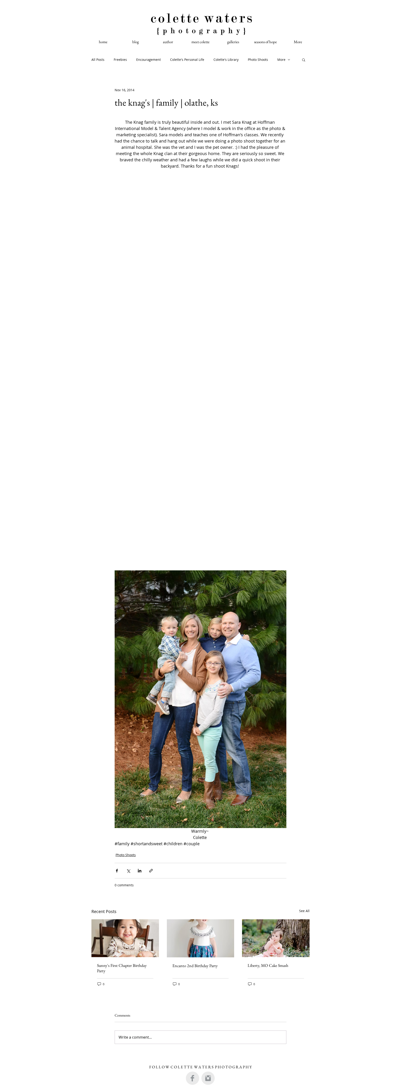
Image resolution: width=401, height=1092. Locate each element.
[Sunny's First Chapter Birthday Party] (125, 938)
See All (304, 911)
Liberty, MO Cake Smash (268, 965)
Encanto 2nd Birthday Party (195, 965)
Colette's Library (226, 59)
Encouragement (148, 59)
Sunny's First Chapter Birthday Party (122, 968)
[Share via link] (151, 870)
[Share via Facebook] (117, 870)
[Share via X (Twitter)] (128, 870)
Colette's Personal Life (187, 59)
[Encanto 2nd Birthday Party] (200, 938)
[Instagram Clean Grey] (208, 1078)
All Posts (97, 59)
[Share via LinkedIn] (139, 870)
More (281, 59)
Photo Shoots (258, 59)
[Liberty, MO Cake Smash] (276, 938)
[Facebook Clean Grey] (192, 1078)
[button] (303, 60)
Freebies (120, 59)
